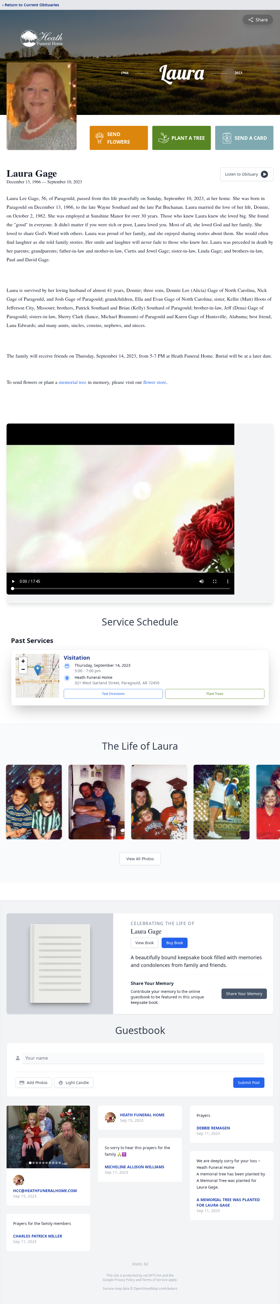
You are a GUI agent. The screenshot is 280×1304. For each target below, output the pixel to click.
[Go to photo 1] (30, 1162)
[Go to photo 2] (33, 1163)
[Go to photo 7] (50, 1163)
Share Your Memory (244, 993)
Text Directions (113, 693)
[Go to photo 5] (43, 1163)
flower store (154, 382)
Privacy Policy (124, 1279)
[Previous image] (12, 1137)
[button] (37, 670)
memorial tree (72, 382)
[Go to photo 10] (60, 1163)
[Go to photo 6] (46, 1163)
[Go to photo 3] (37, 1163)
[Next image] (84, 1137)
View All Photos (140, 858)
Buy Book (174, 942)
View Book (144, 942)
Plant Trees (214, 693)
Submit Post (249, 1082)
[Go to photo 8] (53, 1163)
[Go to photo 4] (40, 1163)
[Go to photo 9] (56, 1163)
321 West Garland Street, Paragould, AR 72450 (117, 682)
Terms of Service (155, 1279)
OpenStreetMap (146, 1288)
